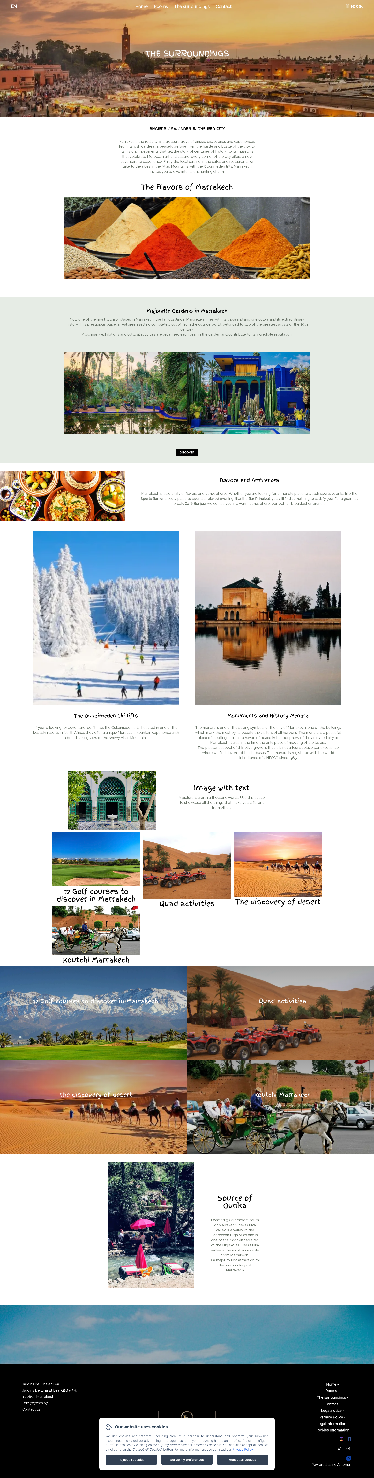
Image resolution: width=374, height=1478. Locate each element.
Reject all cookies (131, 1460)
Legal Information (331, 1424)
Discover (187, 452)
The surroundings (192, 6)
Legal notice (331, 1410)
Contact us (31, 1409)
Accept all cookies (242, 1460)
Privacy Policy (331, 1417)
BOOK (357, 6)
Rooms (161, 6)
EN (340, 1448)
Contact (224, 6)
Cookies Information (332, 1430)
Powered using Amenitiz (331, 1464)
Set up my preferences (187, 1460)
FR (348, 1448)
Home (141, 6)
